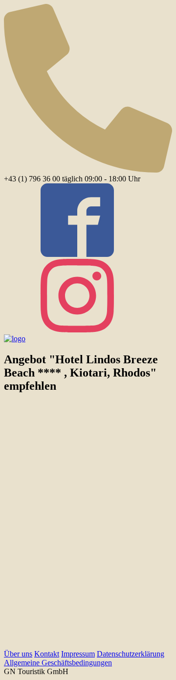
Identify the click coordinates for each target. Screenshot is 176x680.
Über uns (18, 654)
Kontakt (46, 654)
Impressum (78, 654)
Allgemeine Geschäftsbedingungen (58, 662)
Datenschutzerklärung (130, 654)
